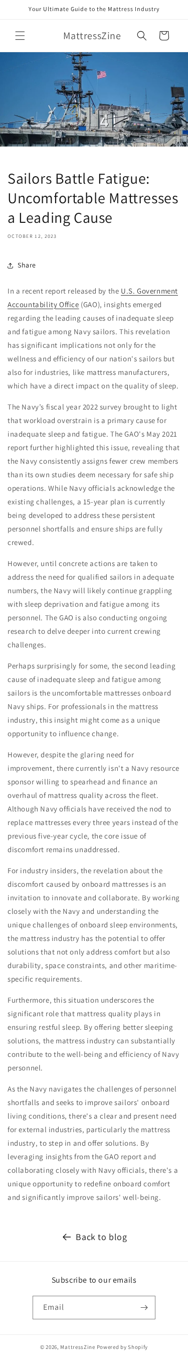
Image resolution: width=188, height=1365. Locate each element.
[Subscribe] (144, 1307)
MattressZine (77, 1346)
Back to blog (101, 1237)
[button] (20, 36)
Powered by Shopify (122, 1346)
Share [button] (27, 264)
